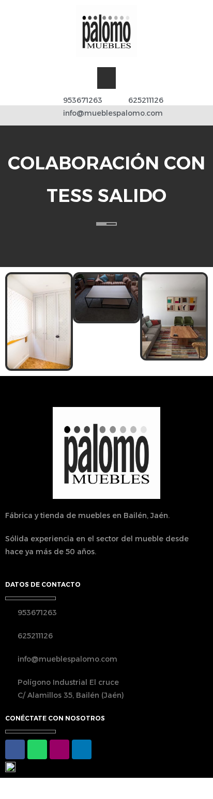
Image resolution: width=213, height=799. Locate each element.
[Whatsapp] (37, 749)
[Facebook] (15, 749)
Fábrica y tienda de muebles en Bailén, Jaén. (87, 515)
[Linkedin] (82, 749)
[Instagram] (59, 749)
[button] (106, 78)
